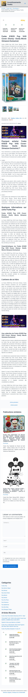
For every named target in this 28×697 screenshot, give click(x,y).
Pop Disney (5, 443)
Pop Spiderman (5, 604)
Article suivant (14, 405)
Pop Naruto (4, 597)
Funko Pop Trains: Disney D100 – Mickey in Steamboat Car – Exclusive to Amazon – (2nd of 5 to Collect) (14, 490)
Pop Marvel (4, 595)
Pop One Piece (5, 600)
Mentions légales (7, 692)
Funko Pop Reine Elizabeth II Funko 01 (11, 628)
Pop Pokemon (5, 602)
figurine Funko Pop (16, 118)
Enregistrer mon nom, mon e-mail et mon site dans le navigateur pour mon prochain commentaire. (14, 560)
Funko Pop (4, 585)
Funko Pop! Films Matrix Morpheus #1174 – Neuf (13, 615)
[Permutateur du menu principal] (25, 3)
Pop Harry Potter (6, 593)
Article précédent (14, 402)
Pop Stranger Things (7, 609)
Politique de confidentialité (18, 692)
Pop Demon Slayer (6, 588)
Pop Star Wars (5, 607)
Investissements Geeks (14, 3)
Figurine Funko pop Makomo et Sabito (11, 622)
